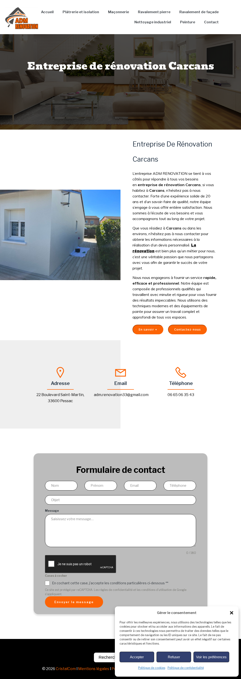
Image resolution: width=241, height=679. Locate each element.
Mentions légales (93, 669)
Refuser (174, 657)
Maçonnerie (118, 12)
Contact (211, 22)
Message (52, 510)
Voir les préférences (211, 657)
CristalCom (66, 669)
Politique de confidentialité (186, 668)
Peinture (187, 22)
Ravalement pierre (154, 12)
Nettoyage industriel (152, 22)
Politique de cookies (151, 668)
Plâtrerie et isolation (81, 12)
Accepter (137, 657)
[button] (231, 612)
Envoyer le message (74, 602)
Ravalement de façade (199, 12)
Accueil (47, 12)
